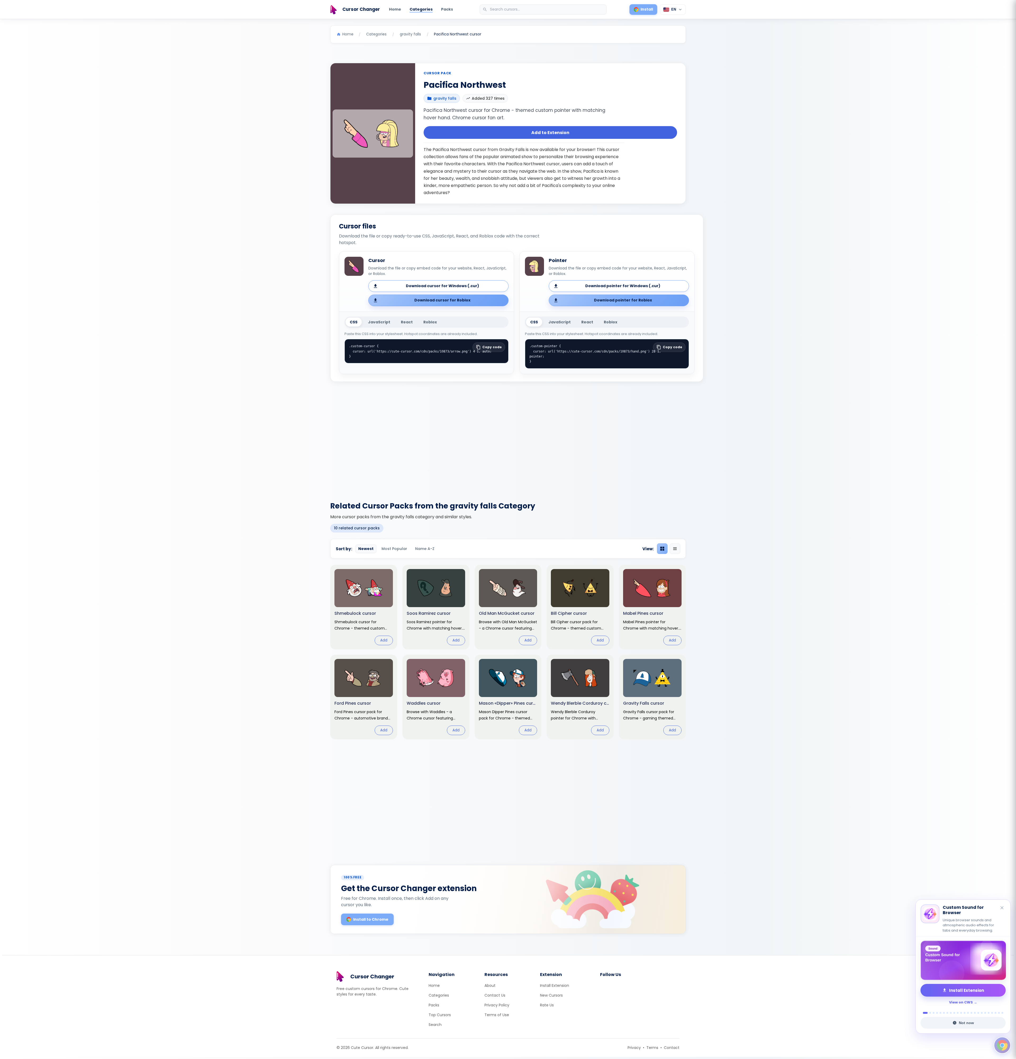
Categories (421, 9)
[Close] (1002, 913)
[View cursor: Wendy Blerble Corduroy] (580, 697)
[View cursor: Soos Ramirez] (435, 607)
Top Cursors (440, 1014)
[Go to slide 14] (971, 1013)
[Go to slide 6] (944, 1013)
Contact (671, 1047)
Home (395, 9)
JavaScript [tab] (379, 322)
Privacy (634, 1047)
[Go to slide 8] (951, 1013)
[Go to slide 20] (992, 1013)
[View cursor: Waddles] (435, 697)
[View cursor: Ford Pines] (363, 697)
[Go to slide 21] (995, 1013)
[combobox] (543, 9)
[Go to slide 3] (934, 1013)
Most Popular (394, 548)
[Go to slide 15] (975, 1013)
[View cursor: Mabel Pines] (652, 607)
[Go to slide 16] (978, 1013)
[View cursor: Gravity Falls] (652, 697)
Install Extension (554, 985)
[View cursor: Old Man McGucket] (508, 607)
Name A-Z (424, 548)
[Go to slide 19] (989, 1013)
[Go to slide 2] (928, 1013)
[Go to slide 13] (968, 1013)
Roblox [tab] (430, 322)
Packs (447, 9)
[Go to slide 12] (964, 1013)
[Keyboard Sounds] (963, 960)
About (490, 985)
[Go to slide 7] (947, 1013)
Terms (652, 1047)
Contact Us (494, 995)
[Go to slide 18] (985, 1013)
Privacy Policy (496, 1005)
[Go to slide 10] (958, 1013)
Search (435, 1024)
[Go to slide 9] (954, 1013)
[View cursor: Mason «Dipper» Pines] (508, 697)
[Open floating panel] (1002, 1045)
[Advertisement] (508, 438)
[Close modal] (567, 495)
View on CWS (961, 1002)
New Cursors (551, 995)
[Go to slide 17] (982, 1013)
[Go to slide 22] (999, 1013)
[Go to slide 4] (937, 1013)
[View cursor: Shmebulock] (363, 607)
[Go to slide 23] (1002, 1013)
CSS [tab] (353, 322)
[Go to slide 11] (961, 1013)
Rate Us (547, 1005)
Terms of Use (496, 1014)
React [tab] (407, 322)
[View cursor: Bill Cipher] (580, 607)
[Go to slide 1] (924, 1013)
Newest (366, 548)
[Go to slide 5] (940, 1013)
